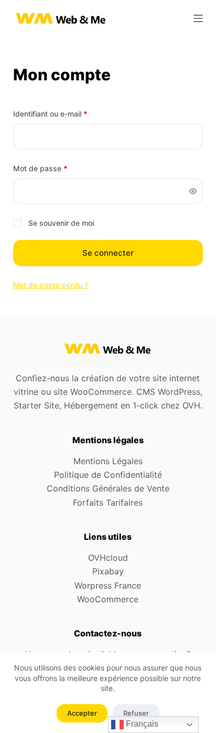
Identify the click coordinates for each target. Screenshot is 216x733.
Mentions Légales (108, 461)
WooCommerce (107, 599)
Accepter (82, 713)
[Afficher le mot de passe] (193, 191)
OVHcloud (108, 557)
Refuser (136, 713)
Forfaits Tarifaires (108, 502)
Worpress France (107, 585)
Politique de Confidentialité (108, 474)
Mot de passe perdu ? (50, 284)
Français (141, 723)
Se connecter (108, 253)
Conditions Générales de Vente (108, 488)
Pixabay (108, 571)
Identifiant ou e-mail (69, 113)
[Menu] (198, 18)
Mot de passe (59, 168)
